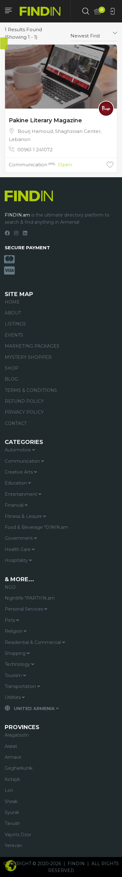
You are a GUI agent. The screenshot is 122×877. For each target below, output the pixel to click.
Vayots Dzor (18, 834)
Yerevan (13, 845)
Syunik (12, 812)
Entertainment (21, 494)
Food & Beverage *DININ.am (36, 527)
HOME (12, 302)
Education (16, 483)
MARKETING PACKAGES (32, 346)
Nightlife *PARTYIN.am (30, 598)
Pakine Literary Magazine (45, 120)
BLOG (11, 379)
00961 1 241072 (35, 150)
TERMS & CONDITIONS (31, 390)
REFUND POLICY (24, 401)
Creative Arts (19, 472)
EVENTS (14, 335)
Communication (23, 461)
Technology (18, 664)
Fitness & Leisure (24, 516)
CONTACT (16, 423)
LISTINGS (15, 324)
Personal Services (24, 609)
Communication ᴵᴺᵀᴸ (32, 165)
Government (19, 538)
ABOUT (13, 313)
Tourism (14, 675)
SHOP (11, 368)
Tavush (12, 823)
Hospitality (17, 560)
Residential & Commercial (33, 642)
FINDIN (76, 863)
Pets (10, 620)
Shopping (16, 653)
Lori (9, 790)
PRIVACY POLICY (24, 412)
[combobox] (93, 33)
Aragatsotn (17, 735)
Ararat (11, 746)
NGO (10, 587)
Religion (14, 631)
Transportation (21, 686)
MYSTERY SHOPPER (28, 357)
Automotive (18, 450)
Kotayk (12, 779)
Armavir (13, 757)
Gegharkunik (19, 768)
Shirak (11, 801)
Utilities (13, 697)
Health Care (18, 549)
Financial (15, 505)
